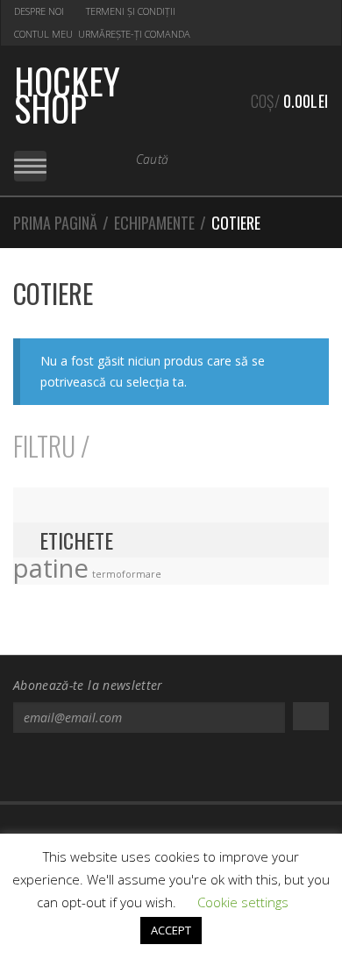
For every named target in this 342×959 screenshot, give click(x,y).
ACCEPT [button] (171, 930)
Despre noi (39, 11)
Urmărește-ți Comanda (134, 33)
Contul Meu (43, 33)
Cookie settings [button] (243, 902)
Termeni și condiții (130, 11)
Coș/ (289, 100)
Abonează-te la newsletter (88, 685)
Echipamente (154, 222)
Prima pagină (55, 222)
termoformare (126, 574)
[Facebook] (161, 770)
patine (51, 568)
